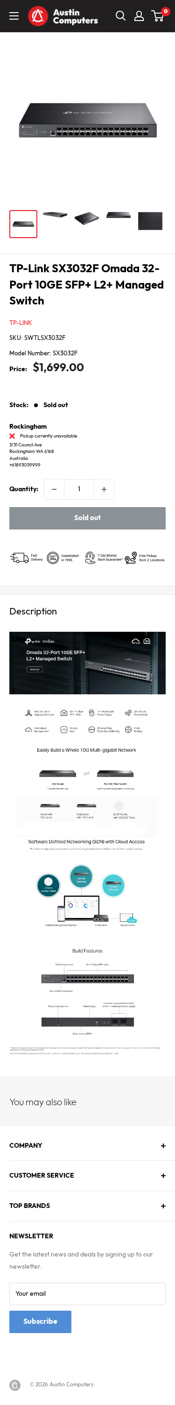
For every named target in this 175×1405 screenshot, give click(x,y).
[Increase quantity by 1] (104, 489)
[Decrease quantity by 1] (54, 489)
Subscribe (40, 1322)
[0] (158, 15)
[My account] (139, 16)
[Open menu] (14, 16)
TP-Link (20, 323)
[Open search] (121, 16)
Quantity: (23, 489)
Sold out (87, 518)
